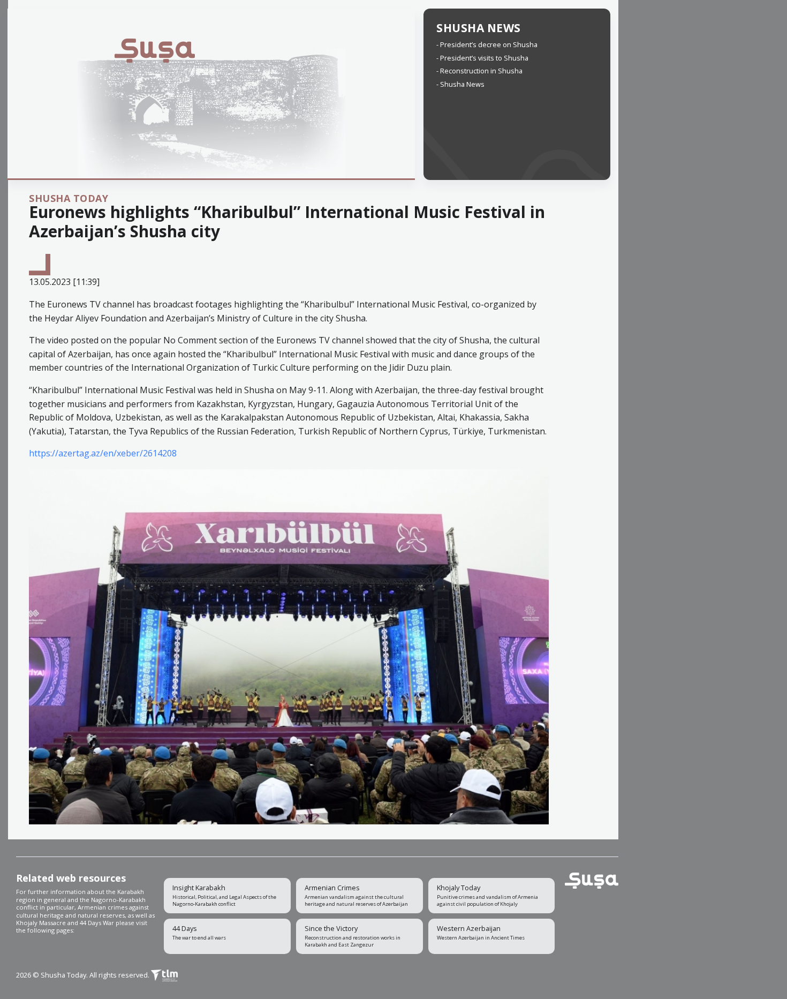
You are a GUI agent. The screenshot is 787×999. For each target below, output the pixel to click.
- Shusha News (460, 84)
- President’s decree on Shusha (487, 44)
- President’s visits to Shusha (482, 58)
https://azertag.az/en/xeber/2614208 (103, 453)
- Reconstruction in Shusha (479, 71)
